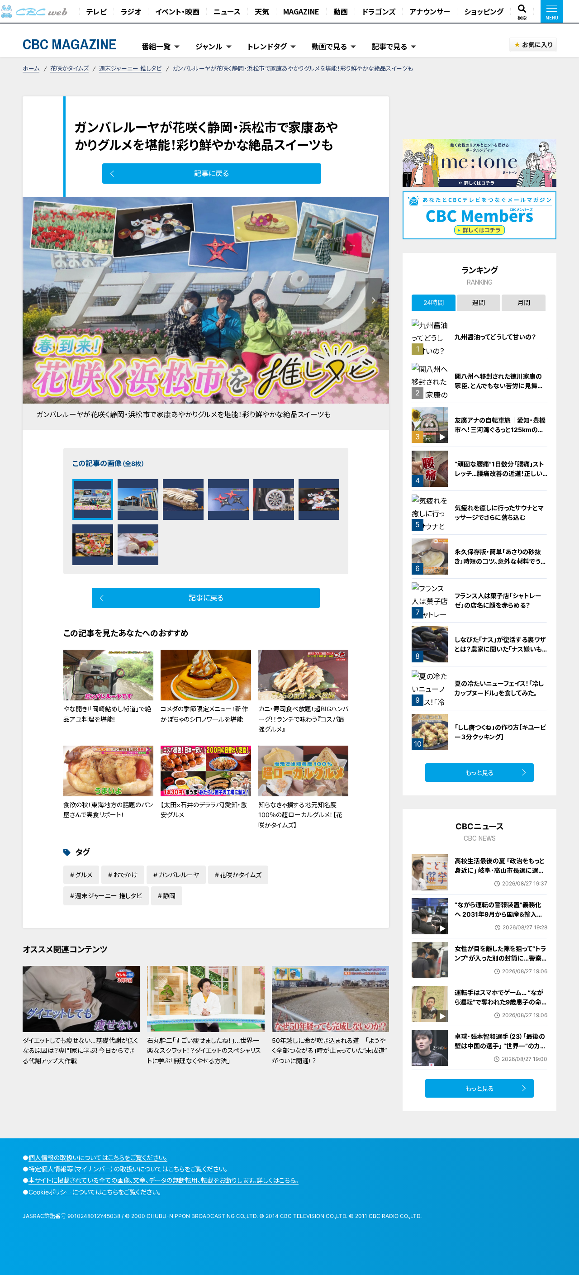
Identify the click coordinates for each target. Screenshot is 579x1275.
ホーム (31, 68)
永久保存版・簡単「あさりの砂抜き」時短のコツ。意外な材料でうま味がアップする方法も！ (500, 561)
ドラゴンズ (378, 11)
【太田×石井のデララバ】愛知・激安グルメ (204, 809)
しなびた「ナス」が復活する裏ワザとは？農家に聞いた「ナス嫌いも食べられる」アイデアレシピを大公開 (501, 654)
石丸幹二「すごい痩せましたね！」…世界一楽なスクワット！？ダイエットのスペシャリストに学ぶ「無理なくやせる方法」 (204, 1051)
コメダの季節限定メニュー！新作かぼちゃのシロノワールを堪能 (204, 714)
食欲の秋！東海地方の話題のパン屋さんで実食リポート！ (108, 809)
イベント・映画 (177, 11)
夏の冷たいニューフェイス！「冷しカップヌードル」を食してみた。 (499, 688)
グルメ (83, 875)
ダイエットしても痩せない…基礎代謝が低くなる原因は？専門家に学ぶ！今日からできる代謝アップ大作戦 (80, 1051)
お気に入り (537, 44)
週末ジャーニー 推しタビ (130, 68)
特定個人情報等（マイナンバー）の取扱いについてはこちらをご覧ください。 (128, 1169)
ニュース (227, 11)
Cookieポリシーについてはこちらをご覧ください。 (94, 1192)
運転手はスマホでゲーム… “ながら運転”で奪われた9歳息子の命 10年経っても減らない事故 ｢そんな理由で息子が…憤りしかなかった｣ (499, 1011)
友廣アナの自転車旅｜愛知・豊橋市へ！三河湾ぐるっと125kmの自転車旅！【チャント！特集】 (500, 429)
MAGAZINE (301, 11)
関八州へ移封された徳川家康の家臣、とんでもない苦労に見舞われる (499, 385)
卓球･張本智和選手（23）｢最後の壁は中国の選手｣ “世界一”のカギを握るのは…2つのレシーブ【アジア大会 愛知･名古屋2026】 (500, 1050)
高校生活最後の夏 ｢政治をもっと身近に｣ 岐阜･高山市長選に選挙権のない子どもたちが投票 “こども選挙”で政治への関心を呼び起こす (500, 880)
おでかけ (125, 875)
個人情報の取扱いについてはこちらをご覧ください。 (97, 1157)
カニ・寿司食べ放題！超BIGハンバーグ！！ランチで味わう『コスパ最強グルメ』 (303, 719)
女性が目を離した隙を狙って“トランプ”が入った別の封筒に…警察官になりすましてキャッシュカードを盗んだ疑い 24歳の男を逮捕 (501, 963)
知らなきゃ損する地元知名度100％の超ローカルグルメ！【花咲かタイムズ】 (300, 815)
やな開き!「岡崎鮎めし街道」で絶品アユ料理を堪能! (107, 714)
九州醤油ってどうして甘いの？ (495, 337)
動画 (340, 11)
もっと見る (479, 772)
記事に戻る (211, 173)
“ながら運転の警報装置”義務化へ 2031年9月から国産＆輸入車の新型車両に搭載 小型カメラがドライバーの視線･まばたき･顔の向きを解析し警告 (500, 924)
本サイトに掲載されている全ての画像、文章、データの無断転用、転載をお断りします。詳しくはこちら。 (163, 1180)
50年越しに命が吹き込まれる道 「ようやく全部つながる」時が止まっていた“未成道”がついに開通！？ (329, 1051)
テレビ (96, 11)
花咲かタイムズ (69, 68)
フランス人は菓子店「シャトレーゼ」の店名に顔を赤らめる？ (498, 600)
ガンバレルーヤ (178, 875)
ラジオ (131, 11)
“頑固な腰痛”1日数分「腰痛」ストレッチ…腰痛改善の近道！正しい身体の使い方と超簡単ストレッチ (500, 473)
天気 (262, 11)
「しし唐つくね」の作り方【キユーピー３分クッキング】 (500, 732)
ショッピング (483, 11)
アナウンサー (429, 11)
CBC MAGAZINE (70, 44)
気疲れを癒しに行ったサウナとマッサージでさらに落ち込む (499, 512)
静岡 (169, 895)
